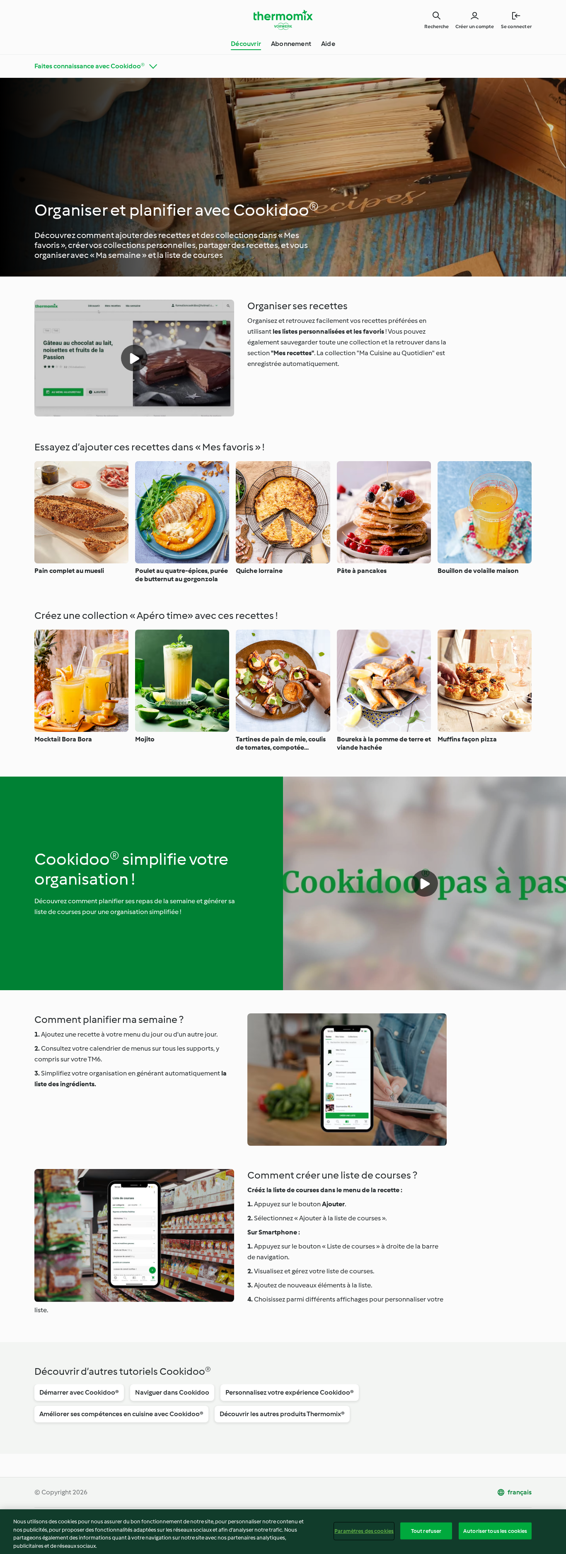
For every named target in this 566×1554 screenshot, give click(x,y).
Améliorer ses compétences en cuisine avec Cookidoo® (121, 1414)
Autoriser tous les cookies (495, 1531)
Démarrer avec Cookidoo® (79, 1392)
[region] (283, 1531)
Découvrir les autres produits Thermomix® (282, 1414)
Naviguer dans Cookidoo (172, 1392)
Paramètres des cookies (364, 1531)
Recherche (436, 26)
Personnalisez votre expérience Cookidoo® (289, 1392)
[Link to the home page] (283, 20)
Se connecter (516, 26)
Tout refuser (426, 1531)
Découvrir (246, 44)
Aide (328, 44)
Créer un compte (474, 26)
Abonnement (291, 44)
